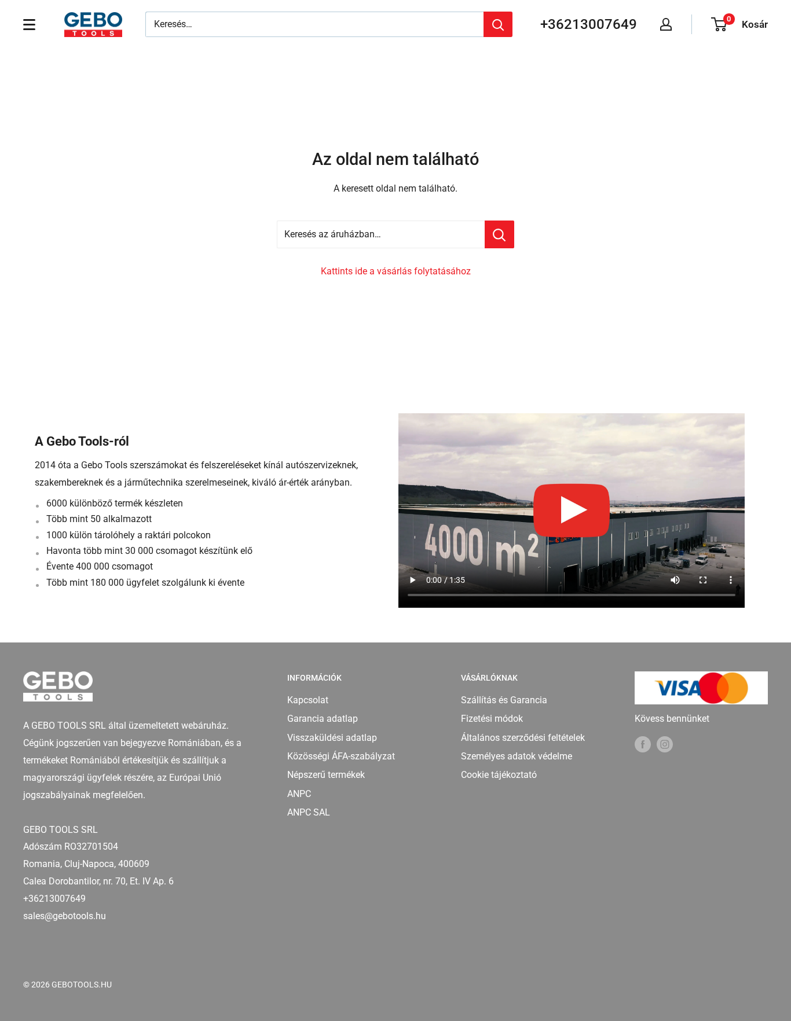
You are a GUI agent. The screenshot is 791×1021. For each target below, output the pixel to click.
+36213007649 (588, 24)
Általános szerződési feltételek (523, 737)
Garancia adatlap (322, 718)
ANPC (299, 793)
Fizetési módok (492, 718)
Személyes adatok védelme (516, 756)
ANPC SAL (308, 812)
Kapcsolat (307, 700)
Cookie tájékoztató (499, 774)
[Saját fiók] (666, 24)
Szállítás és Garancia (504, 700)
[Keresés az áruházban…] (499, 234)
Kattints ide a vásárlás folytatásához (396, 271)
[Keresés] (498, 24)
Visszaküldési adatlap (332, 737)
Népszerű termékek (326, 774)
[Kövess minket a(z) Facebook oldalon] (643, 743)
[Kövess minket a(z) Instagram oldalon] (665, 743)
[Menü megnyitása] (29, 24)
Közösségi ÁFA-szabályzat (341, 756)
